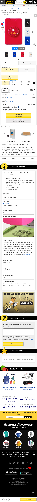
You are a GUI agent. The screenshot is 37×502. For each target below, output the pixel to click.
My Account (5, 452)
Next (34, 83)
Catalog (6, 5)
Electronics (14, 8)
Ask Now (13, 344)
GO (25, 2)
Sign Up (27, 417)
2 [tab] (20, 393)
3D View (17, 5)
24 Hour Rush (27, 5)
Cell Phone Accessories (24, 8)
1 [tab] (18, 59)
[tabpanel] (6, 54)
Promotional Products (6, 8)
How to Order (25, 452)
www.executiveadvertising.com (18, 484)
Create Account (15, 452)
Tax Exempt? (10, 97)
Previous (4, 133)
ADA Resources (22, 456)
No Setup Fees (24, 454)
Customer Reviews (12, 454)
